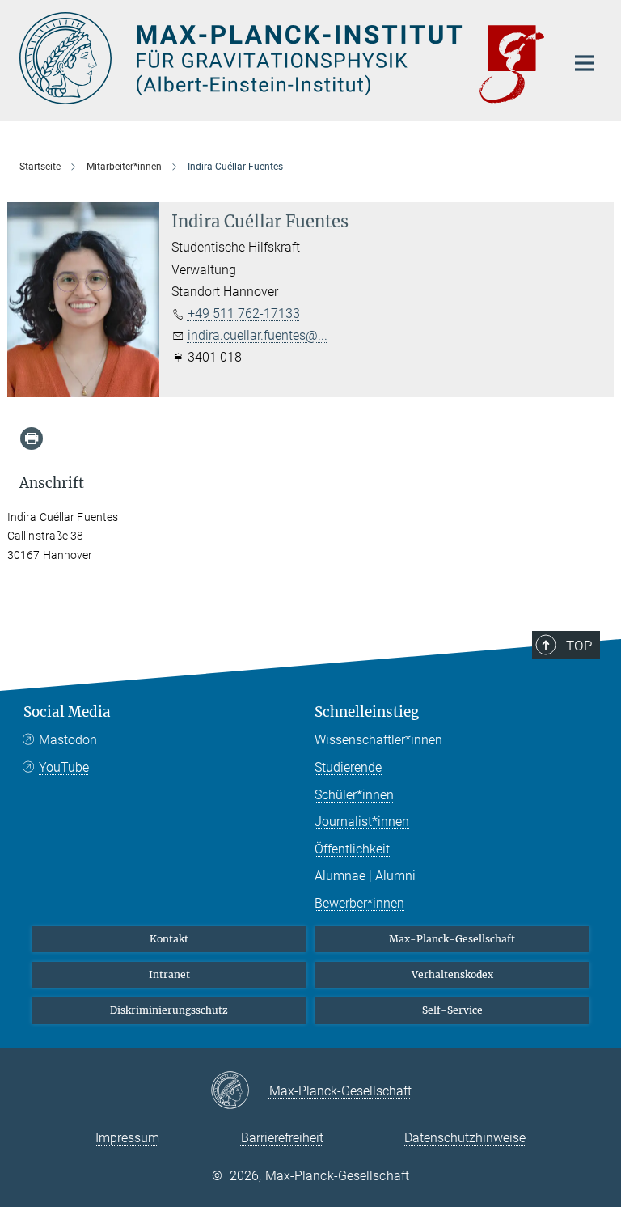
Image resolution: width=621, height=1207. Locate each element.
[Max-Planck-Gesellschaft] (239, 1091)
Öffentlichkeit (352, 849)
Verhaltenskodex (452, 974)
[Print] (31, 438)
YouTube (64, 767)
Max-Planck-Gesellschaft (452, 939)
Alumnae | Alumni (365, 875)
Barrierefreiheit (282, 1138)
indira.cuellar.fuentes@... (257, 335)
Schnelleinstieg (367, 712)
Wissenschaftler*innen (378, 739)
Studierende (348, 767)
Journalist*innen (362, 821)
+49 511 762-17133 (244, 313)
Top (579, 645)
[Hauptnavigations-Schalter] (584, 63)
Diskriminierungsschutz (169, 1010)
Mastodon (68, 739)
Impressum (127, 1138)
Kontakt (169, 939)
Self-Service (452, 1010)
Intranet (169, 974)
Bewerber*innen (359, 903)
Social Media (67, 712)
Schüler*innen (354, 795)
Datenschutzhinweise (465, 1138)
